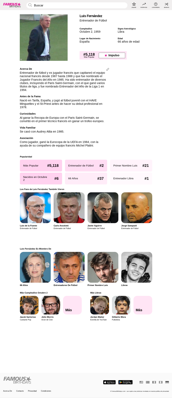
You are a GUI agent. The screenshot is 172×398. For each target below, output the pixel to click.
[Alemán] (167, 382)
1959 (97, 31)
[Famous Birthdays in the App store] (109, 382)
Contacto (20, 391)
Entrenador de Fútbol (93, 20)
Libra (121, 31)
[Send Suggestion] (108, 69)
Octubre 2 (86, 31)
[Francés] (154, 382)
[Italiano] (160, 382)
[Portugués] (147, 382)
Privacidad (32, 391)
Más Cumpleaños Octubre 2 (33, 292)
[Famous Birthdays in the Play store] (125, 382)
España (85, 41)
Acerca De (7, 391)
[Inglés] (141, 382)
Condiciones (46, 391)
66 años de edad (129, 41)
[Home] (44, 380)
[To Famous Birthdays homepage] (12, 5)
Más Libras (95, 292)
